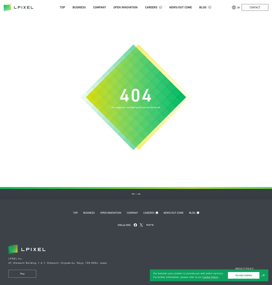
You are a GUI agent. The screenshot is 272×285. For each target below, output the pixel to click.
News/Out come (180, 7)
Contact (255, 7)
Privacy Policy (244, 268)
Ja (238, 7)
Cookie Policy (210, 277)
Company (99, 7)
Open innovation (125, 7)
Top (62, 7)
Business (79, 7)
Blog (203, 7)
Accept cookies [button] (244, 275)
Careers (151, 7)
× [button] (263, 275)
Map (22, 273)
